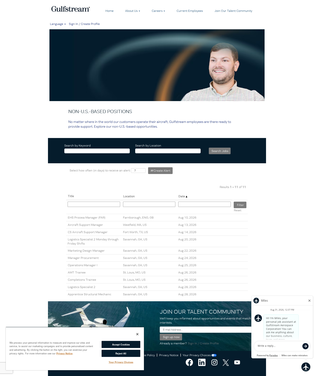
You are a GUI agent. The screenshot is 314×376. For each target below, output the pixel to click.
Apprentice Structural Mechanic (89, 294)
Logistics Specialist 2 (81, 287)
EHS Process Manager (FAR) (86, 217)
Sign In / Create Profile (84, 24)
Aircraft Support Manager (85, 225)
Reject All (120, 353)
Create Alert (161, 170)
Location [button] (129, 196)
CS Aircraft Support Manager (88, 232)
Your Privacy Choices (197, 355)
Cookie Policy (146, 355)
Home (109, 11)
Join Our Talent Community (233, 11)
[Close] (137, 334)
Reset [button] (237, 210)
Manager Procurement (83, 258)
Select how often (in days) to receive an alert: (100, 170)
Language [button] (57, 24)
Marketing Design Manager (86, 250)
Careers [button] (157, 11)
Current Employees (190, 11)
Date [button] (182, 196)
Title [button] (71, 196)
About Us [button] (131, 11)
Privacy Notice (168, 355)
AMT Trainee (77, 272)
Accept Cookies (121, 344)
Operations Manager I (82, 265)
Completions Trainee (82, 279)
